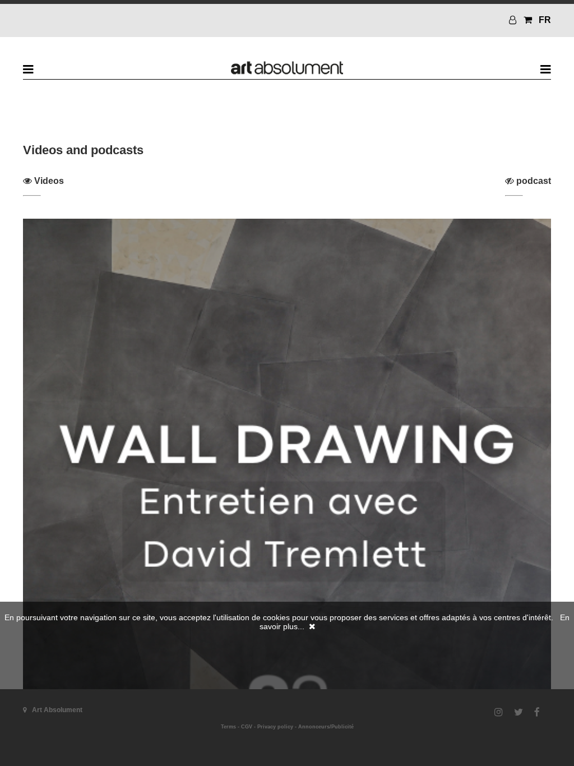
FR (545, 20)
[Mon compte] (514, 20)
